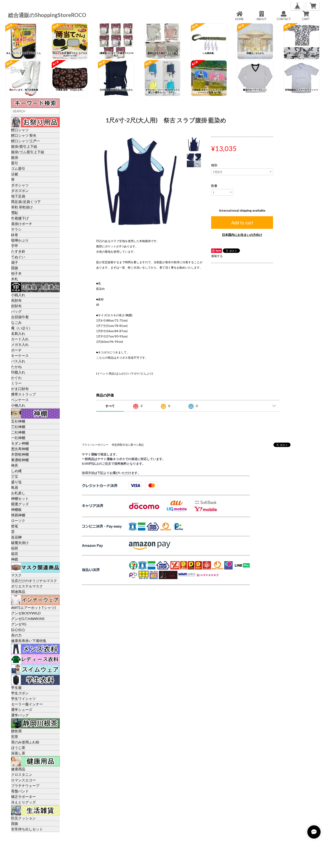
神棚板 (16, 509)
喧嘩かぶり (20, 240)
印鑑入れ (18, 372)
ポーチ (16, 350)
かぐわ (16, 377)
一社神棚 (18, 438)
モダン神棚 (20, 443)
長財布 (16, 300)
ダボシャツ (20, 185)
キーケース (20, 355)
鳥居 (14, 487)
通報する (217, 256)
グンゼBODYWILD (26, 613)
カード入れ (20, 339)
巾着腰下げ (20, 218)
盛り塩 (16, 482)
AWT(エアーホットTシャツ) (33, 607)
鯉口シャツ (20, 130)
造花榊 (16, 537)
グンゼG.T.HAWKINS (27, 618)
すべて (110, 406)
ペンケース (20, 400)
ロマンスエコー (23, 780)
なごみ (16, 322)
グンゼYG (18, 624)
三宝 (14, 476)
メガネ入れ (20, 344)
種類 (214, 165)
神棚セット (20, 498)
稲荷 (14, 548)
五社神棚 (18, 421)
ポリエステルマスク (27, 586)
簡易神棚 (18, 515)
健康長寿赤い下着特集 (28, 640)
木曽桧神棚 (20, 454)
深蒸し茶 (18, 753)
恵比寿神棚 (20, 449)
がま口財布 (20, 388)
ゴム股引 (18, 168)
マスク (16, 575)
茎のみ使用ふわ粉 (25, 742)
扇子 (14, 262)
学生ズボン (20, 693)
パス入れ (18, 361)
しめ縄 (16, 471)
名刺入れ (18, 333)
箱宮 (14, 553)
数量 (214, 185)
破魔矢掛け (20, 542)
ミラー (16, 383)
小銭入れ (18, 295)
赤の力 (16, 635)
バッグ (16, 311)
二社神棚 (18, 432)
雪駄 (14, 212)
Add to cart (242, 222)
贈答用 (16, 731)
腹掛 (14, 157)
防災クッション (23, 818)
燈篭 (14, 526)
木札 (14, 279)
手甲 (14, 246)
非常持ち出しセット (27, 829)
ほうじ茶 (18, 747)
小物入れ (18, 405)
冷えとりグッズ (23, 802)
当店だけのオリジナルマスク (34, 580)
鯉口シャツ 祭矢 (23, 135)
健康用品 (18, 769)
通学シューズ (21, 709)
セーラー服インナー (27, 704)
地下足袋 (18, 196)
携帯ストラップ (23, 394)
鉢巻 (14, 235)
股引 (14, 163)
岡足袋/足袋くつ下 (26, 201)
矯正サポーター (23, 796)
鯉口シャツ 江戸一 (25, 141)
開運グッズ (20, 504)
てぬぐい (18, 257)
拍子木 (16, 273)
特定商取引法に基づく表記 (128, 444)
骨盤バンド (20, 791)
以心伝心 (18, 629)
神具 (14, 465)
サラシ (16, 229)
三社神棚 (18, 426)
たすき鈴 (18, 251)
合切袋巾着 (20, 317)
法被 (14, 174)
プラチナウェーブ (25, 785)
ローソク (18, 520)
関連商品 (18, 591)
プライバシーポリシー (95, 444)
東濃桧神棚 (20, 460)
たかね (16, 366)
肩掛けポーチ (21, 224)
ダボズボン (20, 190)
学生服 (16, 687)
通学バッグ (20, 715)
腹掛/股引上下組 (24, 146)
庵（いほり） (21, 328)
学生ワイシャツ (23, 698)
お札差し (18, 493)
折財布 (16, 306)
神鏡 (14, 559)
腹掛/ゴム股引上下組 (27, 152)
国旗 (14, 268)
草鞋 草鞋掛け (22, 207)
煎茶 (14, 736)
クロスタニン (21, 774)
